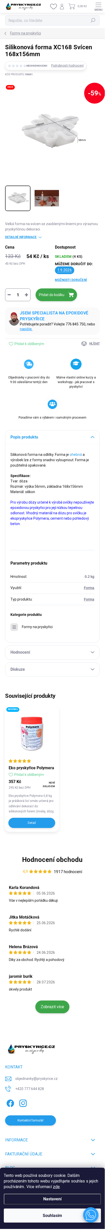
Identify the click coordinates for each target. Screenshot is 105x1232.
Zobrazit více (52, 1006)
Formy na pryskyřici (37, 627)
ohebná (76, 455)
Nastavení (52, 1199)
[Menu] (98, 6)
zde (56, 1186)
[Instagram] (22, 1102)
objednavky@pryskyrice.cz (36, 1079)
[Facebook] (9, 1102)
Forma (89, 588)
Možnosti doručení (71, 280)
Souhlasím (52, 1215)
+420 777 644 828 (29, 1089)
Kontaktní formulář (30, 1120)
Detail (32, 823)
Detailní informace (21, 237)
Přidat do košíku (51, 295)
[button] (90, 1215)
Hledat (93, 20)
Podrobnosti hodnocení (67, 65)
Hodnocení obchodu (52, 859)
